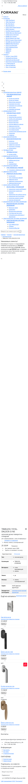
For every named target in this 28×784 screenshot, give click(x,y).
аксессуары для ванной (11, 185)
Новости (5, 16)
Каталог (9, 234)
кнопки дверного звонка (16, 124)
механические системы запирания (15, 202)
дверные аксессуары (10, 172)
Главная (3, 234)
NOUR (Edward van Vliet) (13, 38)
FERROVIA (8, 49)
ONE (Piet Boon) (10, 20)
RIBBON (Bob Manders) (12, 44)
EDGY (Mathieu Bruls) (12, 47)
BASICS (8, 53)
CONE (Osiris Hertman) (12, 34)
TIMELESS (8, 51)
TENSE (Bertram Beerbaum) (13, 33)
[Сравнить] (1, 615)
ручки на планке (14, 100)
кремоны (11, 141)
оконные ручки (13, 143)
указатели (12, 133)
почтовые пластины (15, 128)
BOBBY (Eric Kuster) (11, 36)
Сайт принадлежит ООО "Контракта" (12, 781)
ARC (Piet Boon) (10, 25)
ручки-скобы (12, 154)
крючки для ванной (14, 200)
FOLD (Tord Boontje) (11, 45)
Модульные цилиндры (15, 211)
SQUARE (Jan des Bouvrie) (13, 42)
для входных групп (9, 111)
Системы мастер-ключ (15, 213)
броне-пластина (13, 122)
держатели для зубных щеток (17, 194)
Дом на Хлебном (10, 65)
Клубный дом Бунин (11, 58)
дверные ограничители (16, 181)
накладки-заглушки (14, 109)
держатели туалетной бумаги (17, 189)
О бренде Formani (8, 753)
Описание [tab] (17, 554)
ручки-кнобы (13, 115)
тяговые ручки (8, 150)
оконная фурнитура (10, 137)
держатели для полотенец (16, 196)
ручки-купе (12, 176)
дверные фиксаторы (15, 183)
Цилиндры (12, 209)
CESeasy (11, 226)
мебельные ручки (14, 160)
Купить (3, 624)
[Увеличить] (1, 258)
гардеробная (13, 164)
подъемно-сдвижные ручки (17, 170)
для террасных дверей (10, 166)
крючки (11, 162)
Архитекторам (7, 759)
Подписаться (6, 775)
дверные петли (13, 179)
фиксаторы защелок (15, 102)
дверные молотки (14, 126)
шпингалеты (12, 148)
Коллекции (6, 18)
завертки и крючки (14, 145)
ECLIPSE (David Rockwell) (13, 31)
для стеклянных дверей (16, 178)
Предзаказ (14, 546)
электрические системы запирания (15, 218)
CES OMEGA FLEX (14, 224)
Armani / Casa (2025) (11, 56)
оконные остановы (14, 146)
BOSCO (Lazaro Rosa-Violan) (14, 40)
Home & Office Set (14, 228)
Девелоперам (7, 761)
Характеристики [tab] (7, 554)
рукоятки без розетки (15, 117)
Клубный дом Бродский (12, 60)
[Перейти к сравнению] (3, 82)
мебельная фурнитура (10, 156)
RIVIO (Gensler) (10, 29)
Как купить (6, 750)
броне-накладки (13, 120)
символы (11, 135)
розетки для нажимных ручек (17, 131)
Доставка (6, 752)
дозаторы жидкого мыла (16, 198)
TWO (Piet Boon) (10, 22)
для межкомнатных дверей (12, 92)
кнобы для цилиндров (15, 119)
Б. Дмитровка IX (10, 63)
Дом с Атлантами (11, 67)
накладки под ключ (14, 104)
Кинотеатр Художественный (14, 62)
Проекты (5, 54)
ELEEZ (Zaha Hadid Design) (13, 27)
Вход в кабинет (22, 6)
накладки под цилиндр (15, 105)
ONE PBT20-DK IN (10, 618)
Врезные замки (13, 208)
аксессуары (12, 107)
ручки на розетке (14, 98)
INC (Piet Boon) (10, 24)
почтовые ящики (14, 130)
